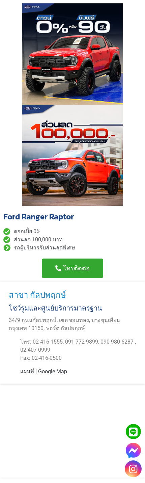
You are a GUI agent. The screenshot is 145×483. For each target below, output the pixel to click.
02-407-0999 (35, 350)
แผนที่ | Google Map (43, 371)
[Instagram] (133, 468)
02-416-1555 (48, 342)
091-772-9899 (81, 342)
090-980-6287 (117, 342)
